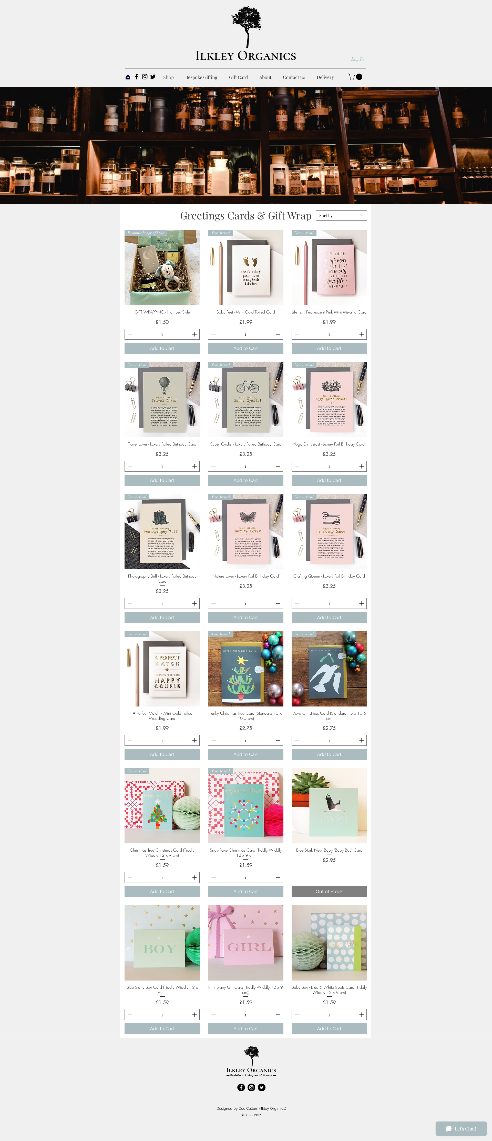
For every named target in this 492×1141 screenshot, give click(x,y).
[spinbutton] (162, 334)
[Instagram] (144, 76)
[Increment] (195, 334)
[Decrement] (129, 334)
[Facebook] (136, 76)
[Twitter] (153, 76)
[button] (356, 77)
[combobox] (341, 215)
